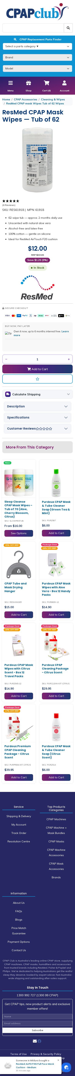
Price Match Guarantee (19, 930)
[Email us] (35, 1041)
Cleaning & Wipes (53, 99)
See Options (19, 533)
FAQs (18, 911)
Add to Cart (39, 369)
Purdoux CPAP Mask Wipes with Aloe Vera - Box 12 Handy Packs (56, 589)
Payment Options (19, 942)
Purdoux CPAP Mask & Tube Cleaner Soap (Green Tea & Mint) (56, 507)
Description (16, 406)
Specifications (18, 417)
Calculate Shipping (26, 394)
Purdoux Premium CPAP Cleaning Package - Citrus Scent (17, 751)
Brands (56, 877)
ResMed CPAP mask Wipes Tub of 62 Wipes (35, 103)
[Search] (68, 28)
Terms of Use (18, 1054)
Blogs (18, 919)
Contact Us (19, 950)
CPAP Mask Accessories (56, 866)
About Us (19, 903)
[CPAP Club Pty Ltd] (37, 11)
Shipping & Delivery (19, 816)
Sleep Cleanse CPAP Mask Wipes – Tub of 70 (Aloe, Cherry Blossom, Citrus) (18, 509)
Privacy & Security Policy (46, 1054)
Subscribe (37, 1030)
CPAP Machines (56, 819)
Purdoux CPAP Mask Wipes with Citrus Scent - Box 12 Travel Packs (18, 670)
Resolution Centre (19, 841)
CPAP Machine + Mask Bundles (56, 830)
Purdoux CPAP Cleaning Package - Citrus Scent (55, 668)
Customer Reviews (21, 429)
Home (6, 99)
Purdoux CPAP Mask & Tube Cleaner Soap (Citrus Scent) (56, 751)
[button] (37, 379)
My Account (19, 824)
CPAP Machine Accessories (56, 852)
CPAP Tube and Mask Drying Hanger (15, 587)
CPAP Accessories (25, 99)
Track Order (18, 833)
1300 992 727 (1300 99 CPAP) (37, 995)
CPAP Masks (56, 841)
